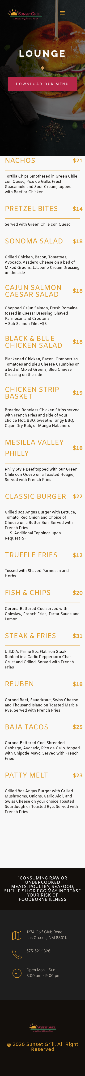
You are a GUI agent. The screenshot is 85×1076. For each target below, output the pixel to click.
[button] (62, 13)
